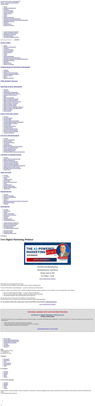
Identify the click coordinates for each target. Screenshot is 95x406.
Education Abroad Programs (10, 95)
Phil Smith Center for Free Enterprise (12, 168)
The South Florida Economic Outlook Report (14, 152)
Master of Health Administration (11, 99)
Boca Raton (6, 359)
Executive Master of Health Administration (14, 122)
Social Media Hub (8, 219)
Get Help (6, 344)
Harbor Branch (7, 364)
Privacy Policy (7, 338)
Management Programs (9, 21)
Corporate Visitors (8, 179)
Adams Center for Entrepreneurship (12, 159)
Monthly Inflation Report (9, 150)
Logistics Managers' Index (10, 149)
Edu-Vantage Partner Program (11, 128)
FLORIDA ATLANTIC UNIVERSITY (10, 1)
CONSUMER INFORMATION (11, 341)
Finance (5, 14)
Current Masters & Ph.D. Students (12, 93)
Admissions (6, 71)
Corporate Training (8, 127)
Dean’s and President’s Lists (10, 182)
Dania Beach (7, 360)
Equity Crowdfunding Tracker (11, 147)
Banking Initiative (8, 145)
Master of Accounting (9, 97)
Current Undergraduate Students (11, 74)
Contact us (6, 346)
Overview (6, 70)
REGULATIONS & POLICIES (11, 340)
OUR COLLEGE (6, 172)
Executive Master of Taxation (10, 123)
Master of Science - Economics (11, 103)
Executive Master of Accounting (11, 120)
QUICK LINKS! (6, 43)
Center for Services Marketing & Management (14, 165)
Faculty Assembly (8, 141)
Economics (6, 9)
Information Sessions (8, 35)
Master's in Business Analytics (11, 100)
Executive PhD (7, 124)
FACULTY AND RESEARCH (10, 135)
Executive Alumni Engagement (11, 131)
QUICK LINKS (4, 4)
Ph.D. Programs (7, 111)
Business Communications (10, 8)
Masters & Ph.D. (7, 24)
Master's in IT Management (10, 105)
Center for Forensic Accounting (11, 164)
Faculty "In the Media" (9, 213)
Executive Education (8, 10)
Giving (5, 16)
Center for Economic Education (11, 163)
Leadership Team (8, 184)
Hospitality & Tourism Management (12, 18)
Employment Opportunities (10, 342)
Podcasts (6, 217)
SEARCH (17, 39)
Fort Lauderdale (7, 363)
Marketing (6, 22)
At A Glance (6, 176)
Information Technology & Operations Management (16, 20)
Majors (5, 76)
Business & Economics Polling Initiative (13, 146)
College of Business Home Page (11, 31)
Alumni (5, 6)
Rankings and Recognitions (10, 187)
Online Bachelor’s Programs (9, 81)
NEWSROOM (5, 206)
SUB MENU (4, 236)
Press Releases (7, 211)
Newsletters (6, 216)
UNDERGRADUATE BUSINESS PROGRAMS (15, 67)
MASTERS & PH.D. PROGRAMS (11, 86)
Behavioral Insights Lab (9, 160)
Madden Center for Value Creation (12, 167)
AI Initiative (6, 143)
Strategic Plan (7, 188)
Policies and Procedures (9, 186)
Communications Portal (9, 220)
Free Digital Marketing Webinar (11, 37)
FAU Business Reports (9, 142)
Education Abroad (8, 75)
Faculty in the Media (8, 12)
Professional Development (10, 34)
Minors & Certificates (9, 78)
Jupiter (5, 365)
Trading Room (7, 169)
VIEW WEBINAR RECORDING (47, 278)
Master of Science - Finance (10, 104)
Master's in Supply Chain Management (13, 108)
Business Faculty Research (10, 215)
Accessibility (7, 345)
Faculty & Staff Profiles (9, 139)
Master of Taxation (8, 109)
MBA (5, 96)
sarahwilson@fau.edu (51, 301)
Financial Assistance (8, 230)
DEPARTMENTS (6, 191)
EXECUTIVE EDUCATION (11, 33)
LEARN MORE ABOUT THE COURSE (47, 328)
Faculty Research (8, 13)
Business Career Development (11, 72)
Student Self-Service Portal (10, 233)
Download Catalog (8, 232)
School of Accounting (9, 25)
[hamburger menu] (47, 28)
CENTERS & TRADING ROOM (11, 155)
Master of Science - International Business (13, 107)
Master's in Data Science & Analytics (12, 101)
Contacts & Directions (9, 132)
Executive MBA (7, 119)
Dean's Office (7, 180)
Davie (5, 361)
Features (5, 212)
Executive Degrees (8, 118)
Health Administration (9, 17)
